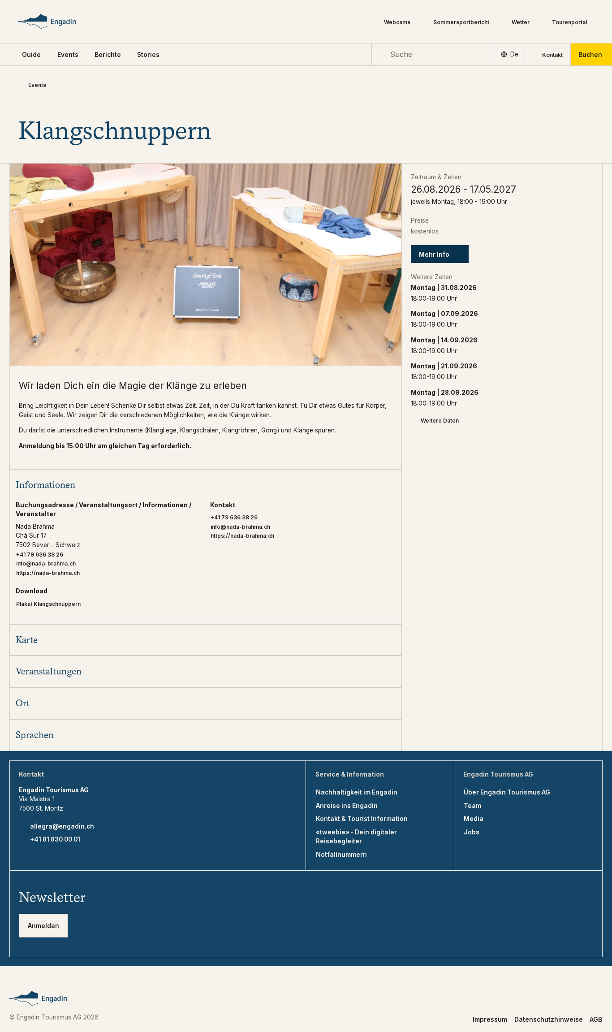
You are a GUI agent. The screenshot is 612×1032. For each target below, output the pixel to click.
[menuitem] (68, 54)
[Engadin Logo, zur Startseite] (59, 21)
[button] (31, 54)
